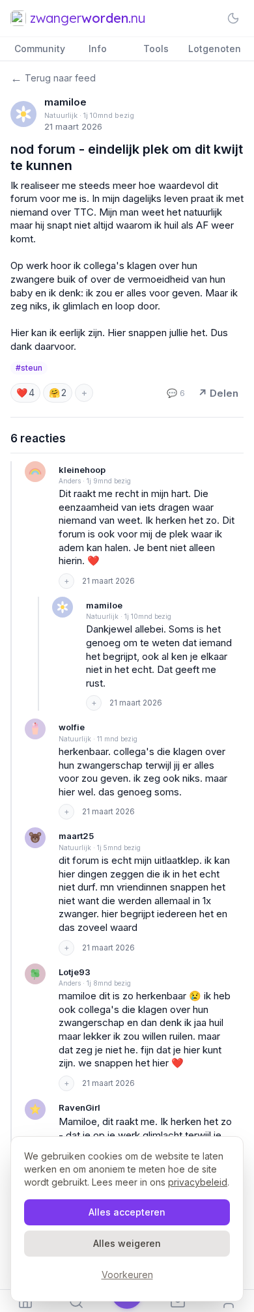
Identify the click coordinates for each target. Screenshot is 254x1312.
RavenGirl (79, 1107)
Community (39, 48)
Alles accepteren (127, 1212)
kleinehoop (82, 469)
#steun (29, 368)
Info (98, 48)
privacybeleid (197, 1182)
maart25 (76, 836)
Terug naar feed (53, 78)
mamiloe (65, 102)
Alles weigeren (127, 1243)
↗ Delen (218, 393)
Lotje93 (75, 972)
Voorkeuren (127, 1274)
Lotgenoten (214, 48)
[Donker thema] (233, 18)
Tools (156, 48)
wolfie (72, 727)
